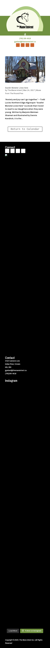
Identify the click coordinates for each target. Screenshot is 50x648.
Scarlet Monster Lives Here (16, 87)
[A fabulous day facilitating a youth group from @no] (25, 565)
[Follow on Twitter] (23, 45)
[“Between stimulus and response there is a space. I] (25, 413)
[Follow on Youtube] (27, 45)
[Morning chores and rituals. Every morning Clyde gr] (25, 598)
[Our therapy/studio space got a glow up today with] (25, 469)
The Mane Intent (14, 90)
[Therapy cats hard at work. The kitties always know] (25, 447)
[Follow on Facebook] (18, 45)
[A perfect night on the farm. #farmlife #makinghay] (25, 623)
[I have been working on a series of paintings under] (25, 513)
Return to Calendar (25, 129)
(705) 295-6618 (25, 38)
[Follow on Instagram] (32, 45)
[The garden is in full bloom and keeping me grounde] (25, 548)
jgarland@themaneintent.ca (25, 41)
